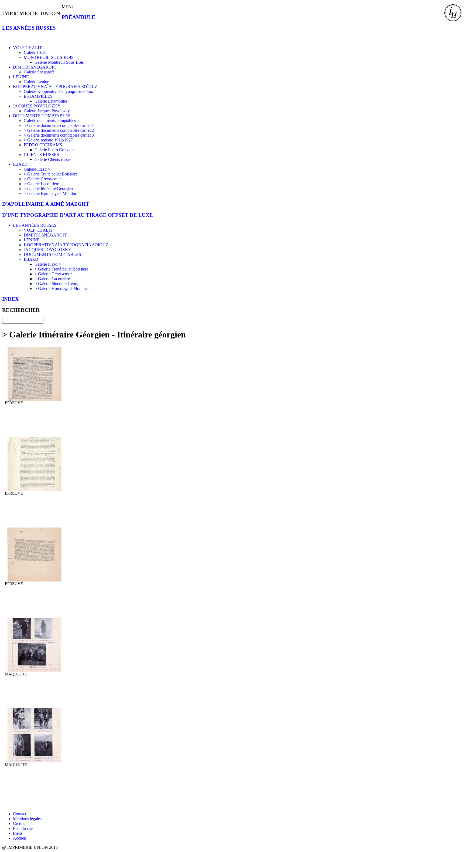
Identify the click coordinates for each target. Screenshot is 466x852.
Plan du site (23, 828)
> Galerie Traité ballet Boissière (50, 174)
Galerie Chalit (35, 52)
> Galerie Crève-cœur (42, 179)
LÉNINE (21, 77)
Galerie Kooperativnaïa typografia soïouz (59, 91)
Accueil (19, 838)
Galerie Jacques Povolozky (47, 111)
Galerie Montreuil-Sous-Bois (59, 62)
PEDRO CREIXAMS (43, 145)
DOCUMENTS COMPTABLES (41, 115)
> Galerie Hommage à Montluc (50, 193)
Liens (17, 833)
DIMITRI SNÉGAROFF (35, 67)
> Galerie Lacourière (41, 183)
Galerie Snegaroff (39, 72)
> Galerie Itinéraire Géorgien (48, 188)
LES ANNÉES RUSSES (29, 28)
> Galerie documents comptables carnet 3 (59, 135)
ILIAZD (20, 164)
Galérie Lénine (36, 81)
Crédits (19, 823)
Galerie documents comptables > (51, 120)
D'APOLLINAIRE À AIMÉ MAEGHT (45, 204)
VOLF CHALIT (27, 47)
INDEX (10, 299)
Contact (19, 814)
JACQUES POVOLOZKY (37, 106)
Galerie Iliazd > (37, 169)
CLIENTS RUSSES (41, 154)
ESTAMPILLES (38, 96)
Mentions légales (27, 818)
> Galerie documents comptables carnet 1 (59, 125)
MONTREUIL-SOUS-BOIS (49, 57)
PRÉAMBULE (78, 17)
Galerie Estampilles (51, 101)
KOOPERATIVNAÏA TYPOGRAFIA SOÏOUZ (55, 86)
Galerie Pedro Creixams (55, 149)
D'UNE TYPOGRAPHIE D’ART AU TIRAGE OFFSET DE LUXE (77, 215)
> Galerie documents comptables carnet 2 (59, 130)
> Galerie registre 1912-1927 (48, 140)
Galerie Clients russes (53, 159)
